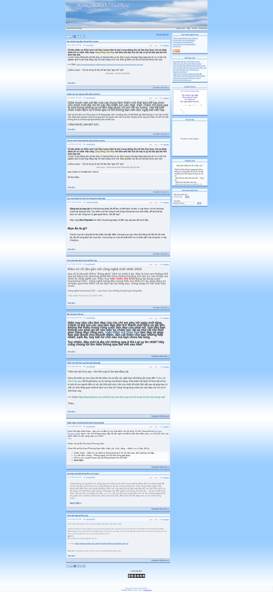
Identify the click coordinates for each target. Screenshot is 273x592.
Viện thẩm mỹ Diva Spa (122, 332)
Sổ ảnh (194, 28)
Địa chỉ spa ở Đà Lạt (180, 72)
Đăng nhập (203, 28)
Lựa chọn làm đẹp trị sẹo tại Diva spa (186, 70)
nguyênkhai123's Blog (74, 28)
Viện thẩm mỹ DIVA (122, 278)
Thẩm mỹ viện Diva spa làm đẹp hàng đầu (187, 74)
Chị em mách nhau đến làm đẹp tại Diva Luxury (189, 65)
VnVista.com (147, 590)
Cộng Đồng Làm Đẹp (104, 52)
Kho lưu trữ (177, 46)
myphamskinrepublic (92, 202)
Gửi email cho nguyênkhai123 (183, 42)
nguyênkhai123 (90, 98)
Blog (188, 28)
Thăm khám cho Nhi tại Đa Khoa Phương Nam (189, 76)
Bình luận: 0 (165, 87)
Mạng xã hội (180, 28)
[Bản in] (156, 46)
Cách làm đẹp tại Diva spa (182, 80)
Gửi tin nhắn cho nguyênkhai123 (184, 40)
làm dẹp (166, 45)
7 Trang (69, 36)
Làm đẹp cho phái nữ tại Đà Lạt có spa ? (187, 78)
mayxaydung (90, 45)
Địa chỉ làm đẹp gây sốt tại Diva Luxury (186, 61)
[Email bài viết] (151, 46)
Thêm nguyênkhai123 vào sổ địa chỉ (185, 38)
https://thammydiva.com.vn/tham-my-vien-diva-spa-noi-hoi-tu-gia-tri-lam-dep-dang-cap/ (121, 397)
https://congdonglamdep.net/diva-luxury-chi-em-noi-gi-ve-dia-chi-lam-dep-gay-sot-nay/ (109, 65)
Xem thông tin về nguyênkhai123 (184, 44)
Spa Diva (108, 493)
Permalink (156, 87)
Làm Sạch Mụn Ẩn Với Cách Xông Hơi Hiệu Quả (189, 68)
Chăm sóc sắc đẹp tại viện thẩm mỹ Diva (187, 63)
